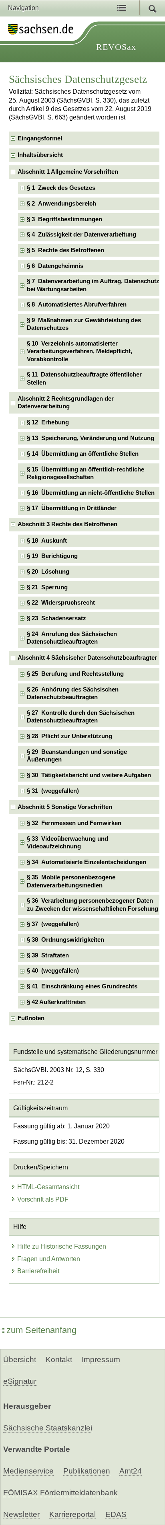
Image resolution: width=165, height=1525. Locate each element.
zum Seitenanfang (41, 1330)
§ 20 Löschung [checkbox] (48, 571)
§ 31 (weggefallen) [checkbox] (53, 791)
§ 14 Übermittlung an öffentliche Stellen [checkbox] (83, 454)
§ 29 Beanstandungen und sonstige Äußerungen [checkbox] (77, 756)
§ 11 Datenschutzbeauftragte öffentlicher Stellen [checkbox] (84, 378)
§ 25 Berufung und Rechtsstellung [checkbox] (75, 674)
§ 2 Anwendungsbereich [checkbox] (61, 203)
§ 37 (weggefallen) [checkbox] (53, 924)
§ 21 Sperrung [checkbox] (47, 587)
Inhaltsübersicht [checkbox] (40, 155)
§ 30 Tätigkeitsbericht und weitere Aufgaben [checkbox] (89, 775)
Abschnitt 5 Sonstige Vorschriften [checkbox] (65, 807)
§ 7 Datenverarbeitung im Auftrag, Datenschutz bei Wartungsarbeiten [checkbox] (93, 285)
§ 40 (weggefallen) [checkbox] (53, 970)
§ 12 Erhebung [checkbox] (48, 422)
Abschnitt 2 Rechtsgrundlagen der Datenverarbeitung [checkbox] (66, 402)
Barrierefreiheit (38, 1271)
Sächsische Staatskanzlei (47, 1428)
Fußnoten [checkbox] (31, 1018)
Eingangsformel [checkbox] (40, 138)
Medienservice (28, 1471)
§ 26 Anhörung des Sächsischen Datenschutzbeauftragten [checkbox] (73, 693)
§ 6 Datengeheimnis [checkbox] (55, 266)
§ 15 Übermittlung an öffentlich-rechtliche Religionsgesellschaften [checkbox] (85, 473)
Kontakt (59, 1359)
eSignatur (19, 1381)
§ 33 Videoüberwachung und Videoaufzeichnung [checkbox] (67, 843)
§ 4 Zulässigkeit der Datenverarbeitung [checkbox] (81, 234)
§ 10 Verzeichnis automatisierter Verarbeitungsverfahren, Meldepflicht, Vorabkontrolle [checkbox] (79, 351)
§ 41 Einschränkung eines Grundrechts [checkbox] (82, 986)
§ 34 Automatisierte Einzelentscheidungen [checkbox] (86, 862)
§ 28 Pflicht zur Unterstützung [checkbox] (69, 736)
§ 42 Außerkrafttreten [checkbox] (56, 1002)
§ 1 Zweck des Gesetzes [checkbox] (61, 188)
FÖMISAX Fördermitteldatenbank (60, 1492)
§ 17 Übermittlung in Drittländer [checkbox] (72, 508)
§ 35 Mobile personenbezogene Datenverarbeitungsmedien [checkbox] (71, 881)
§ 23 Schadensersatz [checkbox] (56, 618)
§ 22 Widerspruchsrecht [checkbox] (61, 602)
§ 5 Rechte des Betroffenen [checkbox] (65, 250)
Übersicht (19, 1359)
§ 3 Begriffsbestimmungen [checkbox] (64, 219)
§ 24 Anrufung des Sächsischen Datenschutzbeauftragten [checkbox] (72, 638)
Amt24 (130, 1471)
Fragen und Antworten (48, 1258)
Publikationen (86, 1471)
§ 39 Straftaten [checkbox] (48, 955)
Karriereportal (72, 1514)
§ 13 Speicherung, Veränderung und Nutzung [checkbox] (90, 438)
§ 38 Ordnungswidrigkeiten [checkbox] (65, 939)
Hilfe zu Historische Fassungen (61, 1246)
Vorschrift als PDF (42, 1199)
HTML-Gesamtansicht (48, 1186)
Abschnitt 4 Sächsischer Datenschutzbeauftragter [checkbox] (87, 657)
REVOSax (116, 47)
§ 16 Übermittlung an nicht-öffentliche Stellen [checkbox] (91, 493)
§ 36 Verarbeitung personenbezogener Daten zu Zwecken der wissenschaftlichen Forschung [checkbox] (92, 904)
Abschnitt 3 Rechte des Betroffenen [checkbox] (67, 524)
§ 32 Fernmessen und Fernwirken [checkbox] (74, 823)
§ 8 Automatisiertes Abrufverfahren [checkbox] (77, 304)
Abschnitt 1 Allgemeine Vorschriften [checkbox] (68, 172)
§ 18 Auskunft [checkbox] (47, 540)
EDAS (116, 1514)
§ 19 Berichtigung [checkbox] (52, 556)
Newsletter (21, 1514)
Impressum (101, 1359)
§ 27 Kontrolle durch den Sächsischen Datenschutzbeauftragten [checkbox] (81, 717)
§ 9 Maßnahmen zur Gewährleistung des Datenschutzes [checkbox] (84, 324)
